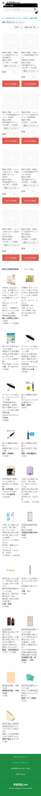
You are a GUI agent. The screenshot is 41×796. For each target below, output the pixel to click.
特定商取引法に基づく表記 (20, 768)
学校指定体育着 (10, 18)
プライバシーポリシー (20, 763)
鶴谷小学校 (33, 18)
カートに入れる (11, 84)
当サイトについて (20, 757)
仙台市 (19, 18)
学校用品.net (20, 784)
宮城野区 (25, 18)
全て (2, 18)
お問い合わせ (20, 774)
